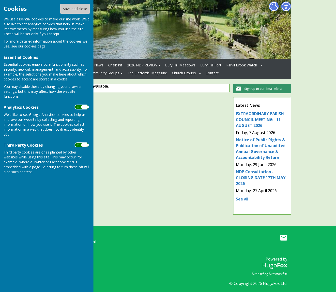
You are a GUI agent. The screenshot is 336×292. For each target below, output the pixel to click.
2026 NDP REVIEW (142, 65)
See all (242, 199)
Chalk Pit (115, 65)
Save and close (75, 8)
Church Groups (184, 73)
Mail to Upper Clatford (283, 237)
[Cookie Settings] (274, 6)
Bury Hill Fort (210, 65)
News (98, 65)
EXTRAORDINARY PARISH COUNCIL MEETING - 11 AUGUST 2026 (260, 119)
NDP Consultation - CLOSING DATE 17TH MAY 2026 (261, 177)
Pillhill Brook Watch (241, 65)
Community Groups (103, 73)
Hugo (274, 265)
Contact (212, 73)
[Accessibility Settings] (286, 6)
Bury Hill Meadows (180, 65)
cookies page (35, 46)
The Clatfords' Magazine (147, 73)
